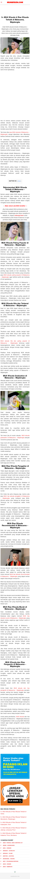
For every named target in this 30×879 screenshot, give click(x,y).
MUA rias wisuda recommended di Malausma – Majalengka (15, 575)
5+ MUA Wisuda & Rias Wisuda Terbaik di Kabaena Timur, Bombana (13, 834)
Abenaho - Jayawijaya (9, 850)
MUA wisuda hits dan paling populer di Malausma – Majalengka (15, 342)
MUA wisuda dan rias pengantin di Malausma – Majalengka (15, 689)
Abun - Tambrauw (7, 866)
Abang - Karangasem (8, 845)
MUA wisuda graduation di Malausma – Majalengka (15, 436)
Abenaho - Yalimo (8, 853)
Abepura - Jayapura (8, 856)
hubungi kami (19, 215)
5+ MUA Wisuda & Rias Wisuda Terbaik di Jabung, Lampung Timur (13, 829)
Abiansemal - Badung (9, 858)
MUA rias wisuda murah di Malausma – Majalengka (15, 617)
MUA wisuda (20, 716)
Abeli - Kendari (7, 848)
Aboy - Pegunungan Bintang (10, 861)
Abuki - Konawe (7, 864)
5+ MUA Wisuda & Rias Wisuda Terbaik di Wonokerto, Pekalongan (13, 818)
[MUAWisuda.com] (15, 2)
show (19, 181)
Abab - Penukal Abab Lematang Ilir (12, 842)
